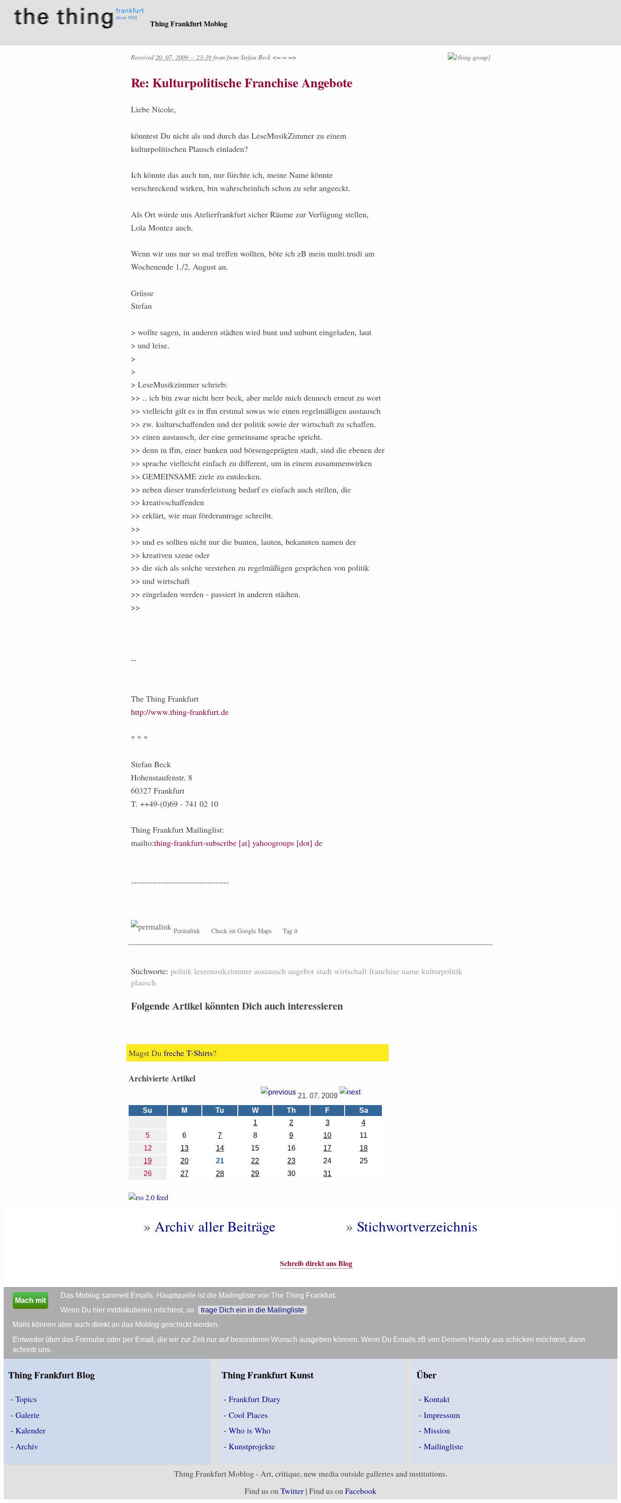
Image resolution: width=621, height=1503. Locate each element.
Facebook (360, 1490)
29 (255, 1173)
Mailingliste (443, 1446)
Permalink (187, 930)
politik (181, 970)
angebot (301, 970)
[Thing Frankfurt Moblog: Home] (81, 19)
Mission (437, 1430)
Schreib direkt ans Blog (316, 1263)
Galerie (27, 1414)
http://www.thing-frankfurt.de (180, 711)
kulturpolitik (441, 970)
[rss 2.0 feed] (148, 1199)
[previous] (278, 1096)
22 (255, 1161)
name (410, 970)
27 (184, 1173)
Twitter (292, 1490)
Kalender (30, 1430)
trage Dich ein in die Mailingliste (252, 1310)
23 (291, 1161)
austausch (270, 970)
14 (220, 1148)
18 (364, 1148)
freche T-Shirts (188, 1052)
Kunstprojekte (252, 1446)
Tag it (290, 930)
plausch (143, 982)
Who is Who (249, 1430)
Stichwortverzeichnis (417, 1226)
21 (220, 1161)
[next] (350, 1096)
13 (184, 1148)
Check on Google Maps (241, 930)
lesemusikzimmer (223, 970)
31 (327, 1173)
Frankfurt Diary (254, 1398)
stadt (324, 970)
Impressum (442, 1414)
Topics (26, 1398)
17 (327, 1148)
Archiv (26, 1446)
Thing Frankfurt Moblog (188, 23)
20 (184, 1161)
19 (148, 1161)
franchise (384, 970)
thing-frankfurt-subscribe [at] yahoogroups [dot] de (238, 842)
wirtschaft (350, 970)
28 (220, 1173)
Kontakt (437, 1398)
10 (327, 1135)
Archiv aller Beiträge (215, 1226)
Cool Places (248, 1414)
